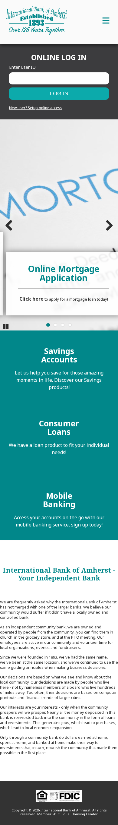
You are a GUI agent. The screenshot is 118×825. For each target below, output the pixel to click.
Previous (9, 225)
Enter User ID (22, 67)
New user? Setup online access (35, 108)
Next (109, 225)
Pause (6, 326)
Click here (31, 299)
